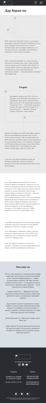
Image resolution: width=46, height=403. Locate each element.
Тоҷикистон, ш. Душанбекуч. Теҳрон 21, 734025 (13, 377)
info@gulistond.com (32, 382)
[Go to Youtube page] (27, 364)
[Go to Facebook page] (23, 364)
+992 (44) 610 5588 (32, 376)
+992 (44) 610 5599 (32, 378)
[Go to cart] (35, 3)
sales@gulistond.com (32, 384)
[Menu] (41, 3)
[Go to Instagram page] (19, 364)
